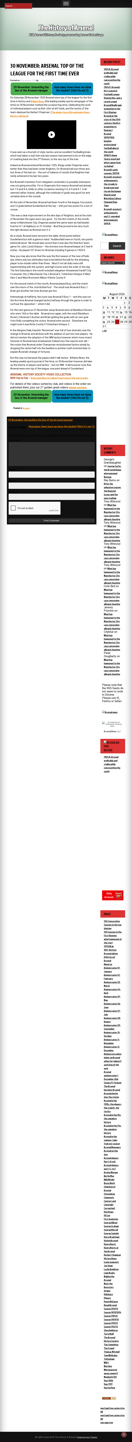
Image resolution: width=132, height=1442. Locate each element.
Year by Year (109, 1387)
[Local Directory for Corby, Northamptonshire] (109, 1398)
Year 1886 (108, 1380)
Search (117, 246)
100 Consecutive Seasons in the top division (112, 924)
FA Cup (107, 1215)
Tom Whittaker (111, 1355)
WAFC (106, 1362)
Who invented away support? (111, 1371)
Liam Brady (109, 1272)
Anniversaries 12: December (112, 1048)
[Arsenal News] (110, 234)
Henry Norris (110, 1244)
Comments (109, 1197)
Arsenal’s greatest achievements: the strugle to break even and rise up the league (113, 184)
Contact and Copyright (110, 1202)
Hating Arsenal (111, 1240)
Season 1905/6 (111, 1315)
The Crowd (109, 1348)
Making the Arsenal (109, 1278)
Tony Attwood (47, 80)
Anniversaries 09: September (112, 1027)
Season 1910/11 (111, 1323)
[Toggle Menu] (66, 3)
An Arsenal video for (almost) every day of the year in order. (60, 378)
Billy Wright (109, 1179)
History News (110, 1258)
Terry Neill (109, 1333)
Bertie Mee (109, 1175)
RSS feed (108, 750)
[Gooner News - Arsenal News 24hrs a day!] (110, 283)
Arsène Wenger (111, 1172)
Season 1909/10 (111, 1319)
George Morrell (111, 1229)
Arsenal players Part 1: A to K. (111, 1159)
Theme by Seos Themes (87, 1437)
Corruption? (109, 1208)
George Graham (111, 1226)
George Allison (110, 1222)
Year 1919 (108, 1384)
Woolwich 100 (110, 1376)
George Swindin (111, 1233)
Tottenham (109, 1358)
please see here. (78, 387)
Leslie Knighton (111, 1269)
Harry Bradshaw (111, 1236)
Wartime (108, 1366)
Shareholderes (111, 1330)
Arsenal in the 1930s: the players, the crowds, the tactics (113, 1106)
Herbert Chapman (112, 1254)
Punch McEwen (111, 1301)
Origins (107, 1290)
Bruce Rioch (109, 1183)
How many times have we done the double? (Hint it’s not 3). (62, 426)
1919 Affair (109, 946)
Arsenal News (110, 731)
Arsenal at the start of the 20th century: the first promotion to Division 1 (112, 123)
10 (104, 312)
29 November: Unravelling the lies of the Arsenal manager (40, 420)
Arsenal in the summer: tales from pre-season (112, 1140)
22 (125, 317)
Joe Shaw (108, 1265)
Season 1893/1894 (112, 1312)
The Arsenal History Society (111, 1339)
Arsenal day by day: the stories (111, 1095)
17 (104, 317)
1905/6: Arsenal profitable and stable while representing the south (112, 76)
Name (13, 469)
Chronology (109, 1193)
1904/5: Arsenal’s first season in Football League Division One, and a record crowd (113, 94)
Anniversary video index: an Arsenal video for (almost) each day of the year (112, 1061)
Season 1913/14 (111, 1308)
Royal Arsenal (110, 1305)
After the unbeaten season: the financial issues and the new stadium (112, 491)
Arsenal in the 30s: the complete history (112, 1118)
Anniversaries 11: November (112, 1041)
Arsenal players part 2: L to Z (111, 1166)
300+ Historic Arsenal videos (111, 951)
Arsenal (26, 408)
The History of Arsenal (66, 27)
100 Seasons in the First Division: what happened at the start (113, 937)
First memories (111, 1219)
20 (117, 317)
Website (14, 492)
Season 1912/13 (111, 1326)
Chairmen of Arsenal (110, 1188)
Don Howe (108, 1211)
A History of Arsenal (109, 958)
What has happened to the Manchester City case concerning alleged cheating (112, 512)
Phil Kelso (108, 1294)
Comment (15, 440)
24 (104, 321)
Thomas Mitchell (111, 1351)
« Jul (104, 330)
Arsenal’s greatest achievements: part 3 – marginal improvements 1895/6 (113, 216)
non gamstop (106, 1422)
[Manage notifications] (124, 1434)
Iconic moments (111, 1262)
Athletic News (37, 101)
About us (108, 964)
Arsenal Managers (112, 1147)
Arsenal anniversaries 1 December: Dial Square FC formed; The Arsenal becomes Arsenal (113, 1080)
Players (107, 1297)
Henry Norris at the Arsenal (111, 1249)
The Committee (111, 1344)
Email (13, 481)
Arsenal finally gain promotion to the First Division (113, 108)
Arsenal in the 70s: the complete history (112, 1129)
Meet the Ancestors (109, 1285)
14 (121, 312)
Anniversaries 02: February (112, 976)
